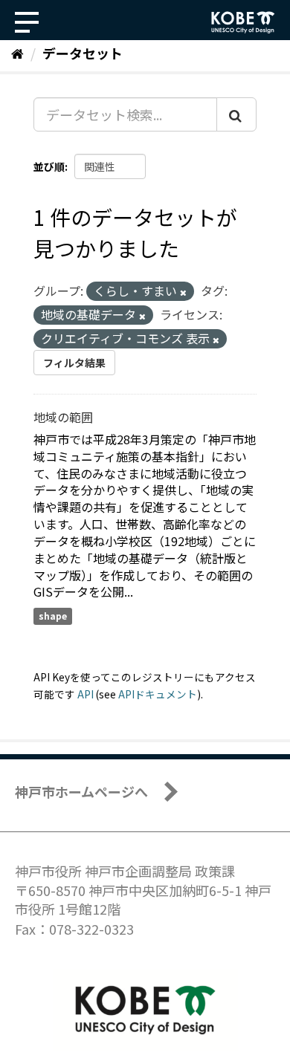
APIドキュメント (157, 694)
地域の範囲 (63, 417)
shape (53, 615)
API (85, 694)
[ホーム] (17, 52)
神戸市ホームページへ (81, 791)
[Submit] (236, 114)
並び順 (49, 166)
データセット (82, 52)
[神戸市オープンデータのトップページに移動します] (243, 22)
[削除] (183, 292)
